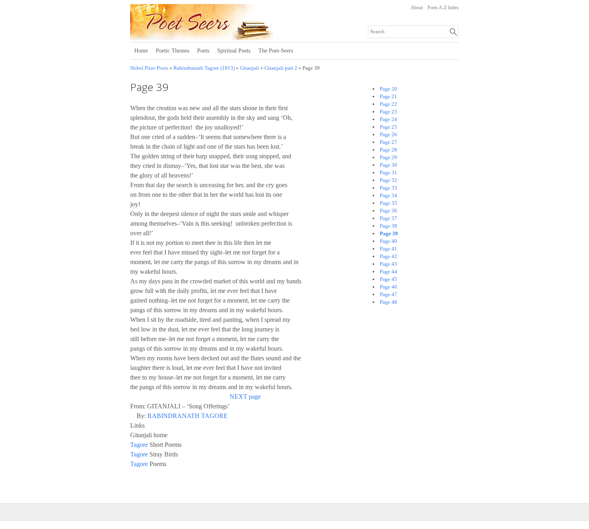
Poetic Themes (172, 51)
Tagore (139, 444)
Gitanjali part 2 (280, 68)
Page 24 (388, 119)
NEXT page (245, 396)
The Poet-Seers (275, 51)
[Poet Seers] (229, 37)
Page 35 (388, 203)
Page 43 (388, 264)
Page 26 (388, 134)
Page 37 (388, 218)
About (417, 7)
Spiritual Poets (233, 51)
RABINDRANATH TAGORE (187, 415)
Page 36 (388, 211)
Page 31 (388, 173)
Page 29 (388, 157)
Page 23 (388, 112)
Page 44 (388, 272)
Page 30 (388, 165)
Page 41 (388, 249)
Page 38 (388, 226)
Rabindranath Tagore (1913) (204, 68)
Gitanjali (249, 68)
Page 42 (388, 256)
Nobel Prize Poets (149, 68)
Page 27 (388, 142)
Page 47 (388, 294)
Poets (203, 51)
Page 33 (388, 188)
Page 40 (388, 241)
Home (141, 51)
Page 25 (388, 127)
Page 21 (388, 96)
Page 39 (389, 233)
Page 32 (388, 180)
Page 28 (388, 150)
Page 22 (388, 104)
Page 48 (388, 302)
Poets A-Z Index (443, 7)
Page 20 (388, 89)
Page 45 (388, 279)
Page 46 (388, 287)
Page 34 (388, 195)
